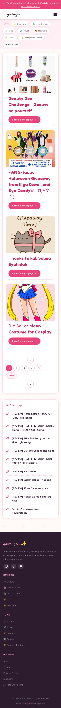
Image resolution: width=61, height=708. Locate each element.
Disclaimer (8, 679)
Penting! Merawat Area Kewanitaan (26, 510)
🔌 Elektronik (11, 44)
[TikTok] (13, 566)
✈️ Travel (24, 30)
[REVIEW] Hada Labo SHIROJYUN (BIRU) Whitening (32, 415)
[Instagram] (6, 566)
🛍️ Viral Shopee (41, 24)
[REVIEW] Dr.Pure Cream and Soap (33, 450)
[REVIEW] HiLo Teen (24, 471)
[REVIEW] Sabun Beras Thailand (31, 479)
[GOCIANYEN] (14, 14)
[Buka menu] (55, 14)
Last (11, 375)
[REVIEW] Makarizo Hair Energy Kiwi (31, 498)
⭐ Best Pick (9, 605)
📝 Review (10, 37)
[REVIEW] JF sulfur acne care (30, 488)
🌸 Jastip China (11, 587)
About (6, 661)
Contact (7, 667)
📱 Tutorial (8, 621)
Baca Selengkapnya (23, 119)
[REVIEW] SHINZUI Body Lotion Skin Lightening (31, 440)
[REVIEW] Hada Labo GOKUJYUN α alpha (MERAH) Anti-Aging (33, 428)
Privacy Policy (10, 673)
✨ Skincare (20, 24)
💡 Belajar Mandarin (32, 37)
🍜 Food (9, 30)
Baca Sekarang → (30, 6)
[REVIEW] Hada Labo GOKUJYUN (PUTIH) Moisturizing (32, 461)
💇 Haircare (41, 30)
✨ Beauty (8, 581)
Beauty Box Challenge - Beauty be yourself (28, 104)
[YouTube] (21, 566)
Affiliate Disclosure (13, 684)
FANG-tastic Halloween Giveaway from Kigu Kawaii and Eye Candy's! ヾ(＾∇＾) (29, 184)
